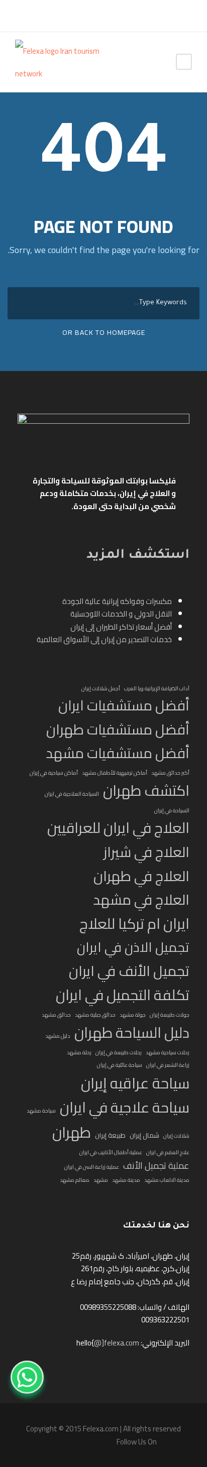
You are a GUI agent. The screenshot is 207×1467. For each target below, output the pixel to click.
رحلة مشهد (79, 1052)
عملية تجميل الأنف (156, 1165)
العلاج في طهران (141, 876)
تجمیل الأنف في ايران (129, 971)
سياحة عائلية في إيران (119, 1064)
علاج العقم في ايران (167, 1152)
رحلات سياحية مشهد (167, 1052)
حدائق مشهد (56, 1014)
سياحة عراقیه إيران (135, 1083)
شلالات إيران (176, 1135)
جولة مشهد (133, 1014)
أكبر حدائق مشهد (170, 772)
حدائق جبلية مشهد (95, 1014)
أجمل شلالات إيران (100, 688)
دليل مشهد (57, 1035)
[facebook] (20, 16)
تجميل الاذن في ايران (133, 947)
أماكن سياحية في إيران (54, 772)
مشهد (100, 1179)
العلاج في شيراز (146, 852)
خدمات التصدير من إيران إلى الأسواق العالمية (104, 639)
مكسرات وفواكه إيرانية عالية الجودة (117, 601)
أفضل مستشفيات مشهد (117, 753)
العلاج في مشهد (141, 900)
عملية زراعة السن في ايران (91, 1166)
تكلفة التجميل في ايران (122, 995)
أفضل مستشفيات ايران (123, 705)
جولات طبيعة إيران (169, 1014)
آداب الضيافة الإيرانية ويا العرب (156, 688)
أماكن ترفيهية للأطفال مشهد (114, 772)
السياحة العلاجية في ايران (72, 793)
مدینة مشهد (126, 1179)
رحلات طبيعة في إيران (118, 1052)
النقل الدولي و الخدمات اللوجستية (121, 613)
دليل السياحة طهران (131, 1032)
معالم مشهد (74, 1179)
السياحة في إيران (171, 810)
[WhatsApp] (27, 1377)
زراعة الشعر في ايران (167, 1064)
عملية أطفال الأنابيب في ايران (110, 1152)
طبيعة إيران (110, 1135)
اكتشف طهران (146, 790)
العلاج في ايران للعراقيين (118, 828)
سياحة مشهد (41, 1110)
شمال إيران (144, 1135)
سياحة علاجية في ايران (124, 1107)
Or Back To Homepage (103, 332)
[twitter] (35, 16)
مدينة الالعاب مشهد (166, 1179)
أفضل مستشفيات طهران (117, 730)
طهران (71, 1132)
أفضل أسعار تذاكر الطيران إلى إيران (121, 627)
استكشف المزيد (137, 556)
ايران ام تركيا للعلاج (134, 924)
